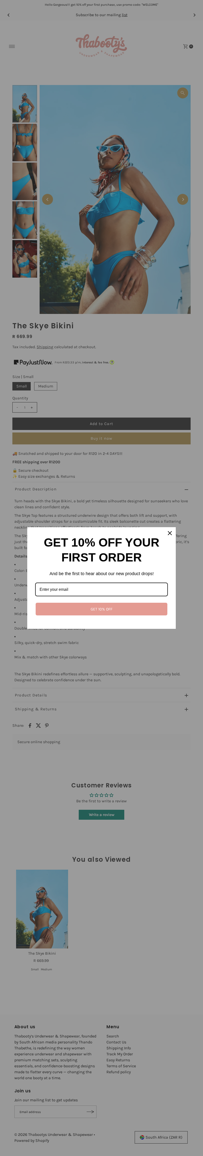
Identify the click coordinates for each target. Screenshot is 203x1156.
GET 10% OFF (101, 609)
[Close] (170, 533)
